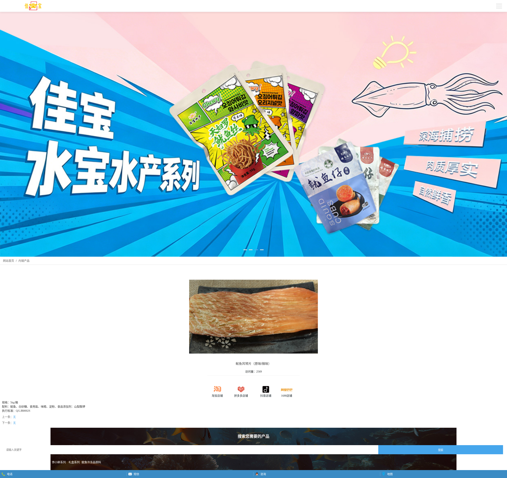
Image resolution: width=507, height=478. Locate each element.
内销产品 (24, 260)
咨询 (263, 474)
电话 (9, 474)
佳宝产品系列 (40, 462)
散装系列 (24, 462)
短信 (136, 474)
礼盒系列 (74, 462)
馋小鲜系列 (59, 462)
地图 (390, 474)
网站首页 (8, 260)
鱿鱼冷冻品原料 (91, 462)
